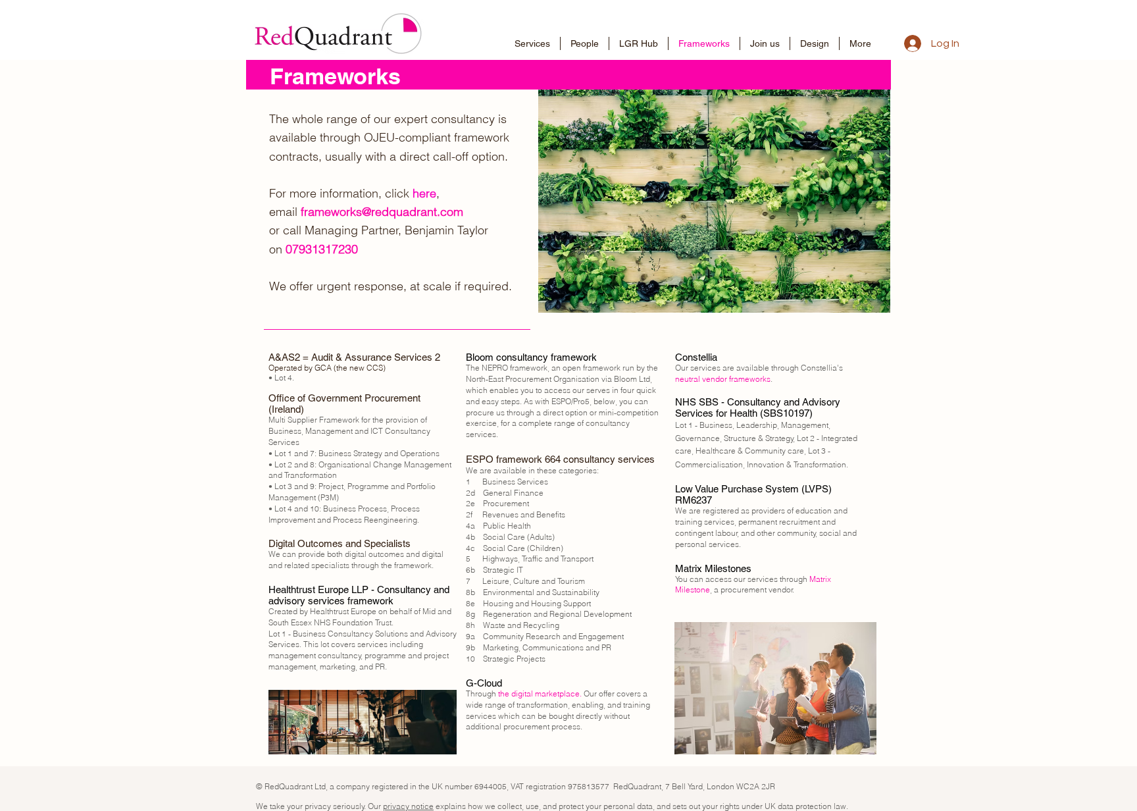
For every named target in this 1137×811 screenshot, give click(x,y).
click (410, 193)
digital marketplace (545, 693)
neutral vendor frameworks (723, 379)
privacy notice (408, 806)
